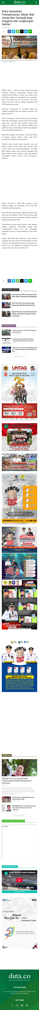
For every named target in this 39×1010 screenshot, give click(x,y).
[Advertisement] (19, 76)
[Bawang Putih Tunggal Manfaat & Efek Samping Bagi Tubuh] (6, 799)
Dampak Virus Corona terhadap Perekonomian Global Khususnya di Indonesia (16, 780)
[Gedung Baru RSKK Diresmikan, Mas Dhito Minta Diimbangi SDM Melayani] (6, 297)
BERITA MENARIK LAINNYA (10, 290)
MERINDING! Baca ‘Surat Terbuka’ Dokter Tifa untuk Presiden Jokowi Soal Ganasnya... (24, 807)
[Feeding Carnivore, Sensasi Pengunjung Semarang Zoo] (6, 332)
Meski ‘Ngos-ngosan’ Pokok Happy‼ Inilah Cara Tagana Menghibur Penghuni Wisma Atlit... (24, 349)
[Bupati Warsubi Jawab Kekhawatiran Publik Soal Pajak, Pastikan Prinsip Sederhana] (6, 314)
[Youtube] (27, 1005)
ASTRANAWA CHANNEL (10, 866)
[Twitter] (22, 1005)
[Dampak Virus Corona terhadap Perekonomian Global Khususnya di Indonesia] (19, 767)
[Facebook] (12, 1005)
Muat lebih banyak (19, 356)
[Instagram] (17, 1005)
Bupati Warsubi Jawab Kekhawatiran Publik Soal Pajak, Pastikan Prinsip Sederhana (24, 314)
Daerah (4, 298)
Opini (3, 775)
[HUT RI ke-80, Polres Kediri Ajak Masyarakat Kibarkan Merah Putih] (6, 305)
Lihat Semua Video (19, 891)
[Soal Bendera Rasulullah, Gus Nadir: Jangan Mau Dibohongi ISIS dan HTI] (6, 341)
